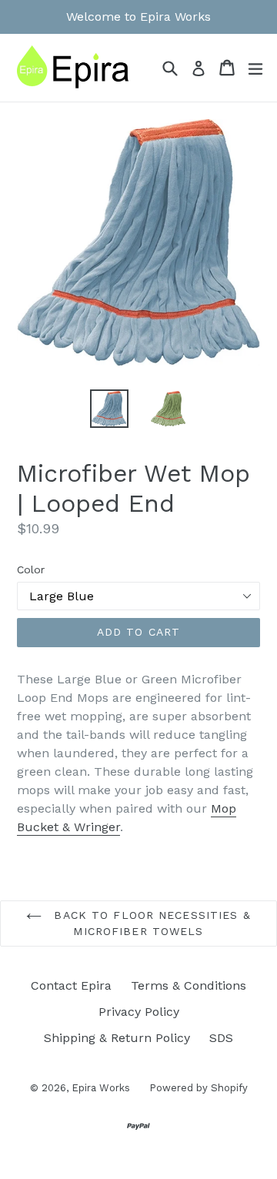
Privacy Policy (138, 1011)
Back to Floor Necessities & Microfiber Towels (149, 923)
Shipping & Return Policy (117, 1037)
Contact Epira (71, 985)
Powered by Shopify (198, 1088)
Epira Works (101, 1088)
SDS (221, 1037)
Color (31, 569)
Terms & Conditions (188, 985)
